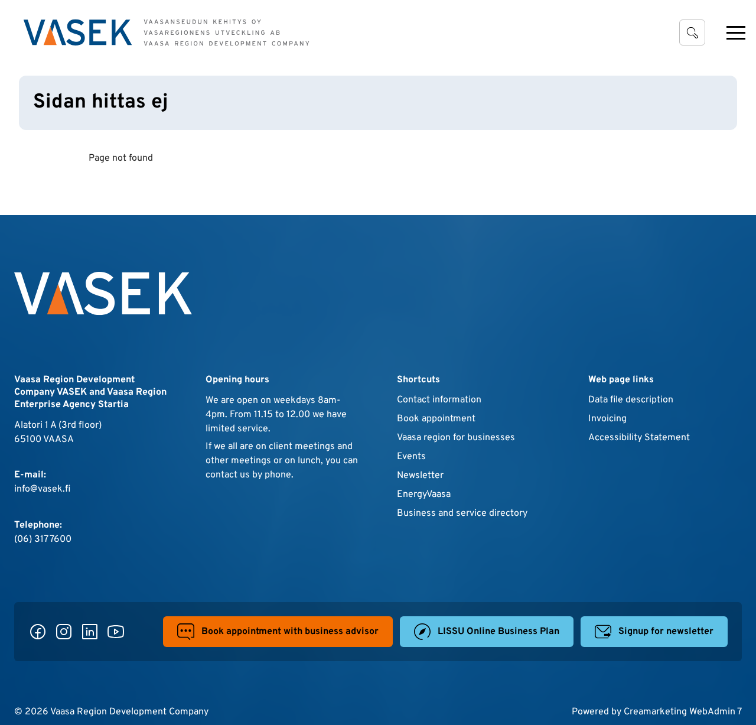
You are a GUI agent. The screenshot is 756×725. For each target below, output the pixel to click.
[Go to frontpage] (166, 32)
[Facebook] (37, 631)
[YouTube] (115, 631)
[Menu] (736, 32)
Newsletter (420, 476)
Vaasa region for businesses (456, 438)
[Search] (692, 32)
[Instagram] (63, 631)
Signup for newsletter (665, 632)
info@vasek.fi (42, 489)
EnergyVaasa (424, 494)
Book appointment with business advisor (290, 632)
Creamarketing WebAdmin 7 (683, 712)
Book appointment (436, 419)
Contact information (439, 400)
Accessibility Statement (639, 438)
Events (411, 457)
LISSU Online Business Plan (498, 632)
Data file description (630, 400)
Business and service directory (462, 513)
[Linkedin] (89, 631)
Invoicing (607, 419)
